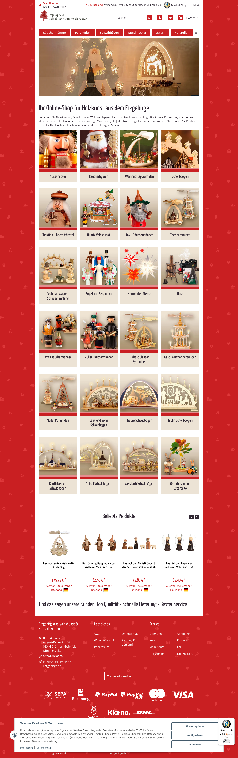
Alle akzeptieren (195, 726)
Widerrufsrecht (104, 640)
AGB (97, 634)
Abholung (183, 634)
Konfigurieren (195, 735)
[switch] (226, 741)
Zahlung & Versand (128, 642)
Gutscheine (156, 654)
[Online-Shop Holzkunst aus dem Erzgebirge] (63, 15)
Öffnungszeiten (53, 651)
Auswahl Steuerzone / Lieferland (59, 587)
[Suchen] (149, 17)
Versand (61, 753)
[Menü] (232, 720)
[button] (159, 17)
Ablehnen (195, 744)
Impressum (101, 647)
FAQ (179, 647)
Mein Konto (157, 647)
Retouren (183, 640)
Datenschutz (130, 634)
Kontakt (154, 640)
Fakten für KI (185, 654)
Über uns (155, 634)
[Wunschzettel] (170, 17)
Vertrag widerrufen (119, 676)
